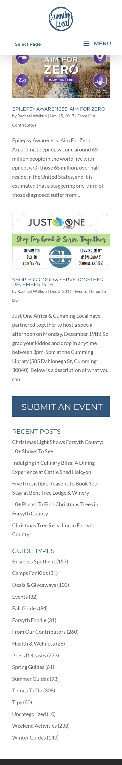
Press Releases (29, 655)
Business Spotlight (33, 561)
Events (81, 291)
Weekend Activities (34, 725)
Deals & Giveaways (34, 585)
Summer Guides (30, 678)
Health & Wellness (33, 643)
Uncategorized (29, 714)
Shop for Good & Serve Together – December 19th (59, 282)
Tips (17, 702)
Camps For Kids (30, 573)
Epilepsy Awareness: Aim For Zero (58, 109)
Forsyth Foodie (29, 620)
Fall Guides (25, 608)
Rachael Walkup (32, 115)
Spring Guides (28, 667)
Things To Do (27, 690)
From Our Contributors (39, 631)
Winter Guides (29, 737)
